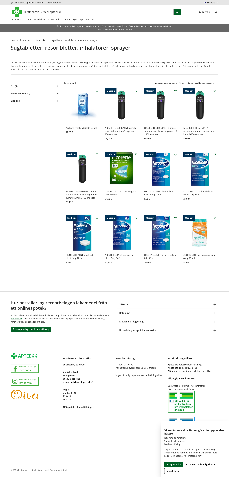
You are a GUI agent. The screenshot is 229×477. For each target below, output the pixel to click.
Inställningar (173, 471)
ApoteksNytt (71, 19)
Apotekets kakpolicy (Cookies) (182, 367)
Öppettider (52, 2)
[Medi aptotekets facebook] (36, 368)
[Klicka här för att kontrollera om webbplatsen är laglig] (193, 402)
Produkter (17, 19)
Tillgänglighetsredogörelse (181, 378)
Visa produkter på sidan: (166, 83)
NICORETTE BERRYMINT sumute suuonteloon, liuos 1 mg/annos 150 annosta (120, 131)
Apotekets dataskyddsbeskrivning (185, 364)
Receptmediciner (36, 19)
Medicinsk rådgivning (131, 321)
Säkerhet (124, 304)
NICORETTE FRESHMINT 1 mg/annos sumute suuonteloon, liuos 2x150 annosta (199, 131)
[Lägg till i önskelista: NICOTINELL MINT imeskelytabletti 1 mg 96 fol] (214, 154)
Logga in (206, 11)
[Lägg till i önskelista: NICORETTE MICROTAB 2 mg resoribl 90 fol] (136, 154)
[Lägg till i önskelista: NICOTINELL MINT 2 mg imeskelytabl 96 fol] (175, 218)
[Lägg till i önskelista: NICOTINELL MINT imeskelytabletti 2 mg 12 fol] (97, 218)
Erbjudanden (54, 19)
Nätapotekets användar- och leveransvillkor (190, 371)
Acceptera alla (173, 464)
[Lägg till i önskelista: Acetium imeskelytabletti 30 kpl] (97, 91)
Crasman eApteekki (59, 470)
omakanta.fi (16, 318)
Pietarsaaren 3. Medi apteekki (42, 12)
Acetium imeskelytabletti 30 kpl (81, 127)
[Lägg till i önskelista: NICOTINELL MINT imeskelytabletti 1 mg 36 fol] (175, 154)
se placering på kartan (74, 364)
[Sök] (177, 12)
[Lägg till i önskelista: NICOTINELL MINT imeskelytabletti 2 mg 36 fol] (136, 218)
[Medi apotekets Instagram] (36, 381)
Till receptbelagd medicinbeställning (31, 329)
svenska (211, 2)
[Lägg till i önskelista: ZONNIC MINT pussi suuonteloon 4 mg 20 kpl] (214, 218)
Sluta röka (40, 40)
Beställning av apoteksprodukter (137, 330)
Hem (13, 40)
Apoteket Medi (87, 19)
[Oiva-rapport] (36, 394)
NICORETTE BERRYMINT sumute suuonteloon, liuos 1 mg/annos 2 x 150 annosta (160, 131)
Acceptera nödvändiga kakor (200, 464)
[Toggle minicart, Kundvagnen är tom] (216, 12)
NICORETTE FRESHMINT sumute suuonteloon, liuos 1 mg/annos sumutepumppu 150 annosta (81, 194)
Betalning (124, 313)
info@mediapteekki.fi (82, 382)
